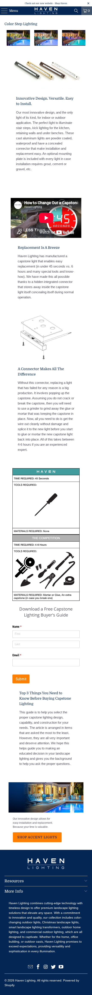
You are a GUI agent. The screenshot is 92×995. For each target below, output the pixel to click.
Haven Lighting (25, 980)
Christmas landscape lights (60, 922)
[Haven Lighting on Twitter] (53, 967)
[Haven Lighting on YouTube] (61, 967)
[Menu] (2, 10)
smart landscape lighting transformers (34, 927)
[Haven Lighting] (46, 10)
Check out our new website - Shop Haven (46, 3)
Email (22, 655)
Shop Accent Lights (37, 837)
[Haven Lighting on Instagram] (46, 967)
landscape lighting (66, 908)
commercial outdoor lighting (45, 932)
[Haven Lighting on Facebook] (38, 967)
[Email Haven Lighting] (30, 967)
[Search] (76, 10)
